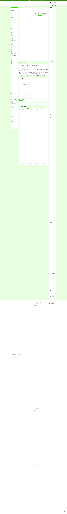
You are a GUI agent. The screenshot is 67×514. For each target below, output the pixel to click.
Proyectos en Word (13, 21)
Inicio (19, 7)
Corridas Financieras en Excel (32, 513)
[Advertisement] (14, 79)
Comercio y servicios (13, 14)
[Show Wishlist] (51, 2)
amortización (44, 69)
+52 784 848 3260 (54, 5)
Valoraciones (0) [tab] (25, 62)
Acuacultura (12, 10)
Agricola (21, 7)
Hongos (12, 17)
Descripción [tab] (20, 62)
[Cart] (55, 2)
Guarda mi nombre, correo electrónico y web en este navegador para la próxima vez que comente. (27, 99)
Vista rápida (22, 163)
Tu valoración (21, 85)
